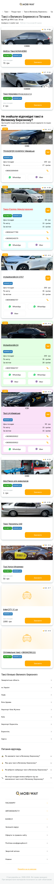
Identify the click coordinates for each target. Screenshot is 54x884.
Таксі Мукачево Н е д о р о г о (17, 94)
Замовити (38, 62)
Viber (41, 177)
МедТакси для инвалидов (15, 481)
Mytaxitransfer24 (10, 345)
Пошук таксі (16, 12)
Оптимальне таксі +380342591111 (19, 652)
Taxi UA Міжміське (11, 413)
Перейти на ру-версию (27, 869)
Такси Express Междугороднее (18, 209)
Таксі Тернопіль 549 (12, 524)
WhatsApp (17, 177)
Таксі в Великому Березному (35, 12)
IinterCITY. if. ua (10, 609)
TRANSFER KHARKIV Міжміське (19, 151)
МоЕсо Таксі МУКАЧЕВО (15, 51)
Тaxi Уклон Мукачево (13, 566)
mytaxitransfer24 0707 (13, 277)
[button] (50, 37)
